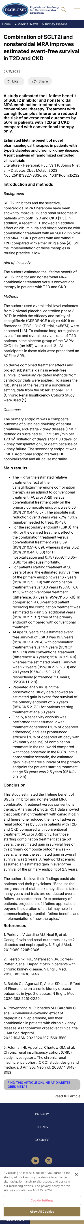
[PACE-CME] (30, 10)
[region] (42, 1193)
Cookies (42, 1140)
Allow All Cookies (42, 1211)
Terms (42, 1127)
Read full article (67, 1096)
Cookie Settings (42, 1200)
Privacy (42, 1114)
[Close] (76, 1174)
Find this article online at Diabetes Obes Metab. (39, 1084)
